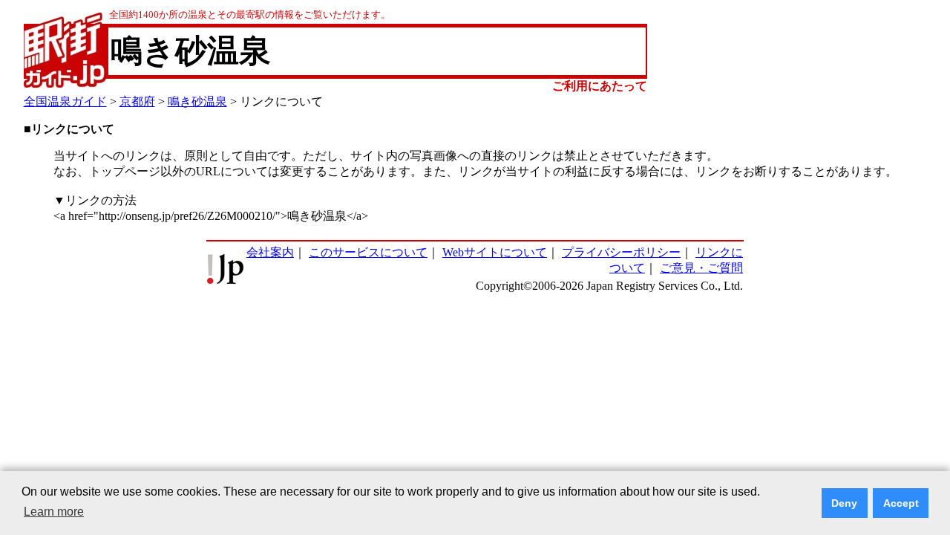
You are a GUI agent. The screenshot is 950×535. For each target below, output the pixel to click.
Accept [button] (901, 503)
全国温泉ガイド (65, 101)
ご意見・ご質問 (701, 268)
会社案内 (270, 252)
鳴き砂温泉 (197, 101)
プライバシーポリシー (621, 252)
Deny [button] (844, 503)
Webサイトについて (494, 252)
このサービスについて (368, 252)
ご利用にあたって (599, 86)
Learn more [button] (54, 511)
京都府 (137, 101)
